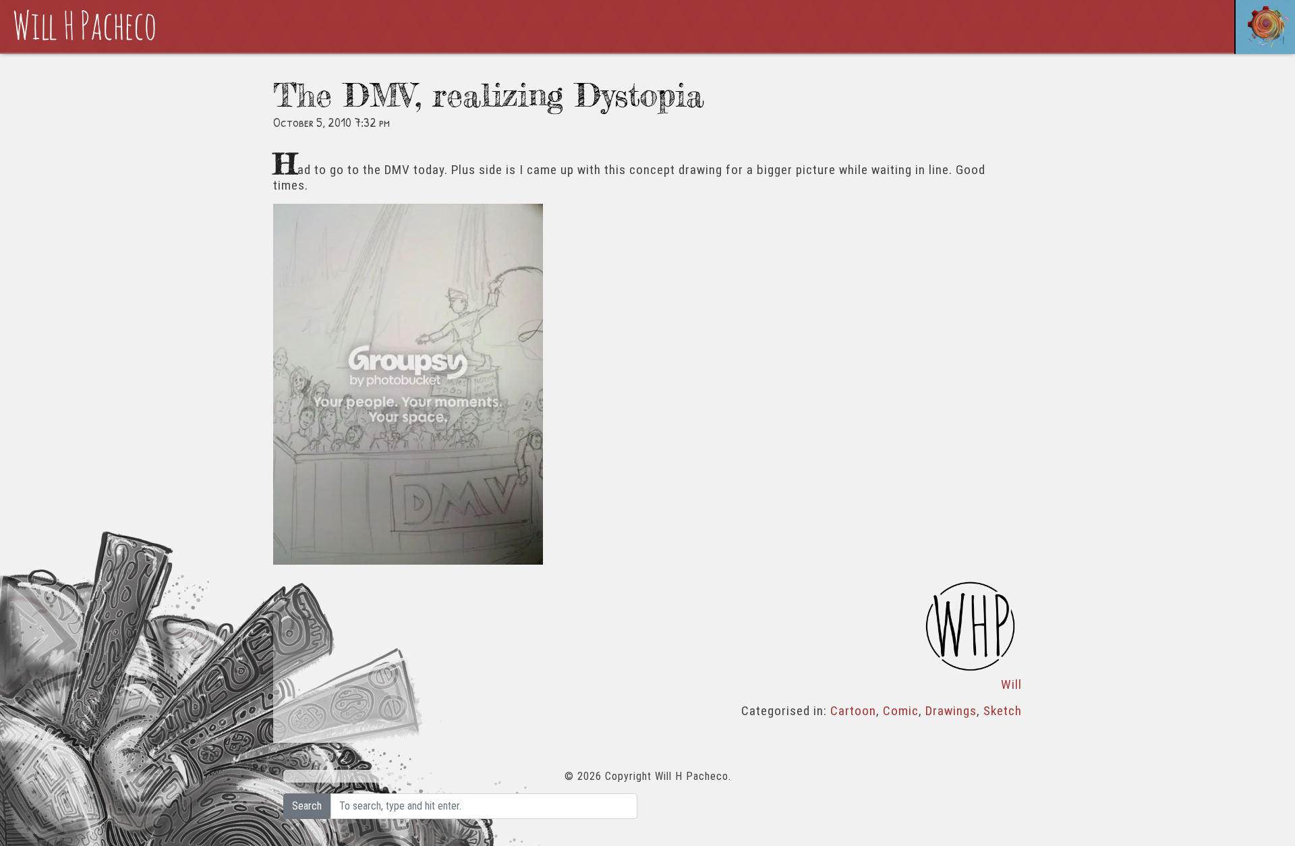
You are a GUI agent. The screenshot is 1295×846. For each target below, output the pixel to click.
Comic (901, 710)
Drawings (951, 710)
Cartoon (853, 710)
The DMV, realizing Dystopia (488, 95)
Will (1011, 684)
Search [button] (307, 805)
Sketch (1002, 710)
